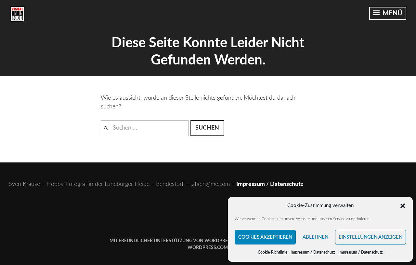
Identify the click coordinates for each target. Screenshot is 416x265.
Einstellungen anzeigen (370, 237)
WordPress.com (208, 247)
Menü (391, 13)
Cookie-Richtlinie (272, 252)
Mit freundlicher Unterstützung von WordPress (171, 241)
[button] (402, 205)
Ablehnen (315, 237)
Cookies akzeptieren (265, 237)
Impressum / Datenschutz (313, 252)
